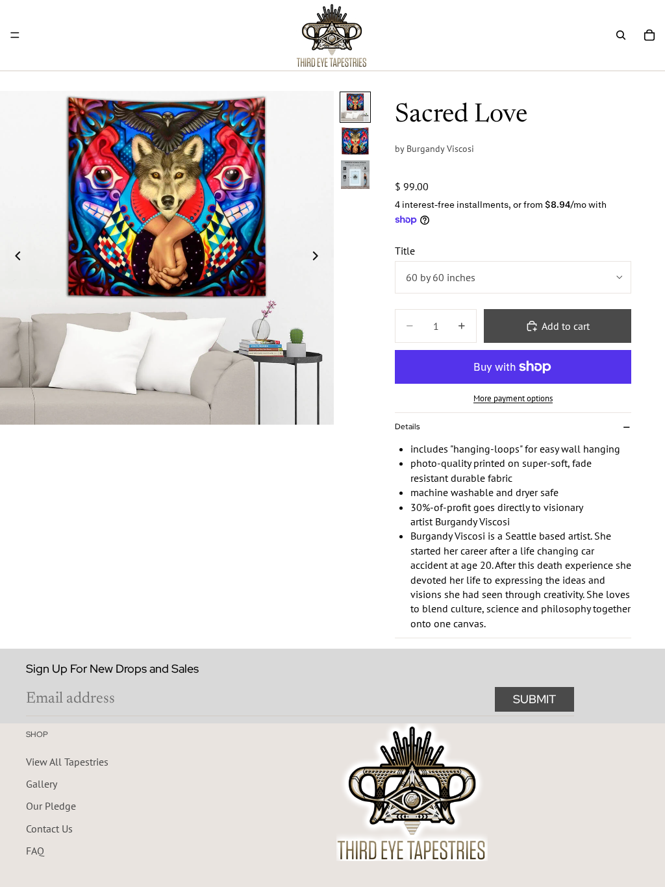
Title (405, 250)
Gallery (41, 783)
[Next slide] (319, 258)
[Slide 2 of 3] (355, 141)
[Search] (621, 35)
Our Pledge (51, 805)
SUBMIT (534, 699)
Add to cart (566, 325)
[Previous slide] (14, 258)
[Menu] (15, 35)
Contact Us (49, 827)
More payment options (513, 398)
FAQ (35, 850)
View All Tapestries (67, 761)
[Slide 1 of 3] (355, 107)
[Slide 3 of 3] (355, 174)
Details (407, 426)
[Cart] (649, 35)
